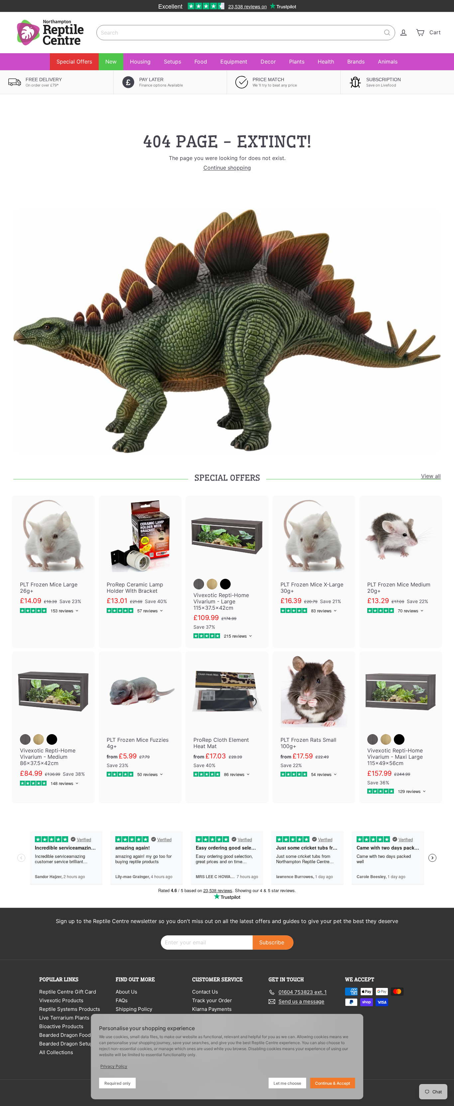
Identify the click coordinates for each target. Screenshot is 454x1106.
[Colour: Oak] (212, 584)
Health (326, 61)
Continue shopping (227, 167)
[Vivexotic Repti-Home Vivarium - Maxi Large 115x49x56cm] (401, 727)
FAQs (122, 1000)
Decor (268, 61)
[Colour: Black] (225, 584)
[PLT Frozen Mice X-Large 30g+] (314, 559)
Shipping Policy (134, 1009)
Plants (296, 61)
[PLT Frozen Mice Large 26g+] (53, 559)
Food (200, 61)
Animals (387, 61)
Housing (140, 61)
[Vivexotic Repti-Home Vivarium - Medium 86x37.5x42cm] (53, 723)
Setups (172, 61)
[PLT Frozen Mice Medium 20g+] (401, 559)
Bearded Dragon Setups (67, 1043)
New (111, 61)
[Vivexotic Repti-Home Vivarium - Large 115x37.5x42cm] (227, 572)
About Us (126, 992)
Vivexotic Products (61, 1000)
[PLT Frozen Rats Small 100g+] (314, 718)
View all (431, 476)
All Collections (56, 1052)
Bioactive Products (61, 1026)
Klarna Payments (212, 1009)
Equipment (233, 61)
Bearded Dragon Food (65, 1035)
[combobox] (245, 32)
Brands (356, 61)
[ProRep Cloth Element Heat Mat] (227, 718)
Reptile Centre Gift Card (67, 992)
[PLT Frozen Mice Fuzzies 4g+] (140, 718)
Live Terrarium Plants (64, 1018)
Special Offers (74, 61)
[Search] (387, 32)
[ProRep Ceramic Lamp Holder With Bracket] (140, 559)
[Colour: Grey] (198, 584)
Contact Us (205, 992)
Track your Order (212, 1000)
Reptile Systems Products (69, 1009)
